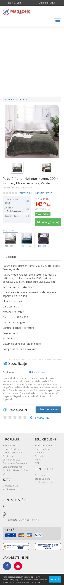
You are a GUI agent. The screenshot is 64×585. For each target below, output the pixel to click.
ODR (37, 463)
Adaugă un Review (48, 409)
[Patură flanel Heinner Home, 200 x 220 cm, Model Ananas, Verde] (32, 131)
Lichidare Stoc (10, 485)
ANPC (38, 459)
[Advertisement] (32, 58)
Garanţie (39, 452)
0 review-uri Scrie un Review (35, 192)
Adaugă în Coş (49, 222)
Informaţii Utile (46, 3)
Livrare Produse (11, 449)
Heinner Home (37, 372)
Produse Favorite (44, 482)
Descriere (11, 256)
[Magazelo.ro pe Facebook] (7, 565)
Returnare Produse (45, 445)
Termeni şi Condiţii (12, 452)
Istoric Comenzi (43, 478)
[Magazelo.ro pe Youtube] (18, 565)
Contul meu (14, 3)
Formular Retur (42, 449)
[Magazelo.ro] (17, 11)
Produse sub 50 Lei (13, 489)
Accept (55, 579)
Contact (39, 456)
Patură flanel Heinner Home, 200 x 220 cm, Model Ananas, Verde (30, 180)
